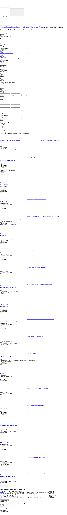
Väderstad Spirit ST (3, 496)
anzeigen (1, 126)
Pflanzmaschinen (11, 27)
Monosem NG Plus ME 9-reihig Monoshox (8, 425)
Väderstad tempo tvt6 (4, 442)
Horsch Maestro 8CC (4, 459)
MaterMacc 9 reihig (4, 201)
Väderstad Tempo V (3, 495)
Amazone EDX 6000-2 (4, 269)
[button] (33, 21)
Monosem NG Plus (3, 492)
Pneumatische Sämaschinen (44, 26)
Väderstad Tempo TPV (3, 497)
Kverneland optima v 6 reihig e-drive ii (8, 287)
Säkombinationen (27, 26)
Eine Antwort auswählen (4, 174)
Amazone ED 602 (3, 493)
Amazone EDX (2, 491)
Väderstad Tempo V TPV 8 (5, 356)
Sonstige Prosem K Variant (5, 143)
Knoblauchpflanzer (33, 27)
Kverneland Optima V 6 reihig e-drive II (8, 160)
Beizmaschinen (22, 27)
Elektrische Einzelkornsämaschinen (54, 26)
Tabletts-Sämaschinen (39, 27)
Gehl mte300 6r (3, 235)
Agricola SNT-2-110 (4, 184)
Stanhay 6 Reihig (3, 408)
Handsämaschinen (17, 27)
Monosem (2, 339)
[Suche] (17, 12)
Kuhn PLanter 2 (3, 252)
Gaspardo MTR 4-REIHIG (5, 390)
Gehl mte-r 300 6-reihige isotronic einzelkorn (9, 321)
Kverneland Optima (4, 304)
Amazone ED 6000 (3, 494)
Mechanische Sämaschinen (34, 26)
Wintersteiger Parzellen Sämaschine (7, 476)
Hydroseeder (27, 27)
